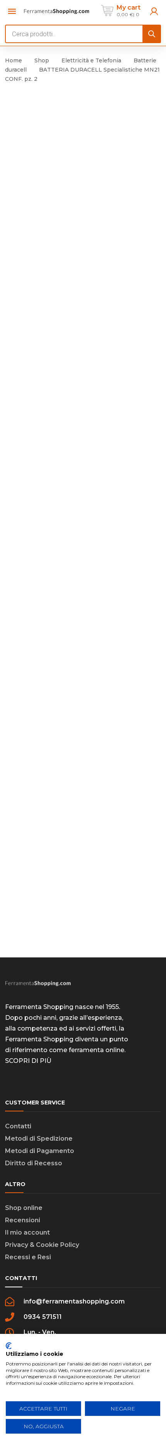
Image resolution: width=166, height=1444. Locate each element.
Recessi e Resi (28, 1257)
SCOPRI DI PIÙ (28, 1060)
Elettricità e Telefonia (91, 60)
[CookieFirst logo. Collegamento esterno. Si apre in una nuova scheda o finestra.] (9, 1345)
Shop (41, 60)
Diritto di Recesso (33, 1163)
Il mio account (27, 1232)
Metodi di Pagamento (39, 1151)
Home (13, 60)
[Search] (151, 34)
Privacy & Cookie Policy (42, 1244)
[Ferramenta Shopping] (57, 10)
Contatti (18, 1126)
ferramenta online (96, 1050)
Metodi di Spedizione (39, 1138)
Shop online (23, 1207)
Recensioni (22, 1220)
